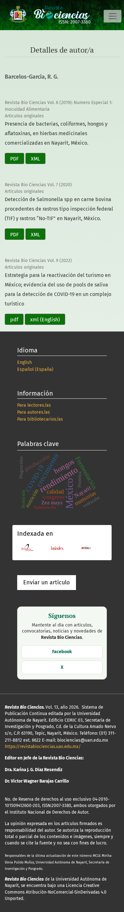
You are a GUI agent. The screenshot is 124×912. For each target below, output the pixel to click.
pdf (14, 320)
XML (35, 159)
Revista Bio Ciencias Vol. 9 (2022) (38, 260)
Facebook (62, 651)
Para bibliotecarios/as (40, 419)
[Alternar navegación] (112, 16)
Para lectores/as (34, 405)
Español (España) (35, 369)
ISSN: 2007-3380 (75, 22)
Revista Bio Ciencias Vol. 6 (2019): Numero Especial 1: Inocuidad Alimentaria (58, 106)
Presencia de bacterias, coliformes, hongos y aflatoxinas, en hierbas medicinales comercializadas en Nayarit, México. (56, 133)
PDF (14, 159)
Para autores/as (33, 412)
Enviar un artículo (46, 582)
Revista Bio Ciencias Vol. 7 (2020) (38, 184)
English (24, 362)
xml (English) (45, 320)
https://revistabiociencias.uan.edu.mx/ (43, 746)
